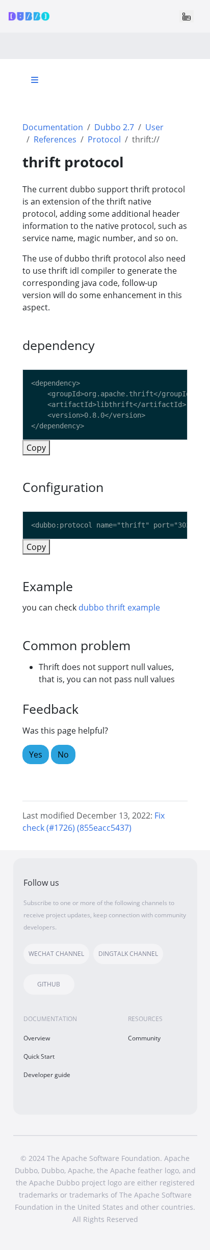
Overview (36, 1038)
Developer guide (46, 1074)
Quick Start (39, 1056)
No (63, 754)
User (154, 127)
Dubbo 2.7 (114, 127)
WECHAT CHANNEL (56, 953)
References (55, 139)
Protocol (104, 139)
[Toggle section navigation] (35, 79)
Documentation (52, 127)
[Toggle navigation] (186, 16)
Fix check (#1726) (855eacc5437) (93, 821)
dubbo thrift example (119, 607)
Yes (35, 754)
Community (144, 1038)
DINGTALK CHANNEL (128, 953)
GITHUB (48, 984)
